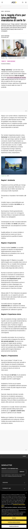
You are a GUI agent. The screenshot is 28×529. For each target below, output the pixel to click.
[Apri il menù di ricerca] (22, 2)
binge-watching (11, 61)
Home (2, 11)
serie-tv (4, 61)
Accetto (14, 518)
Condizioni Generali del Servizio (14, 476)
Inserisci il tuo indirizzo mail (9, 468)
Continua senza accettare (14, 522)
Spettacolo (7, 11)
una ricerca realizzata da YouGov (16, 77)
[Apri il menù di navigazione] (2, 2)
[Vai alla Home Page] (14, 2)
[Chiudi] (26, 492)
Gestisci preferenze (14, 526)
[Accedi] (26, 2)
